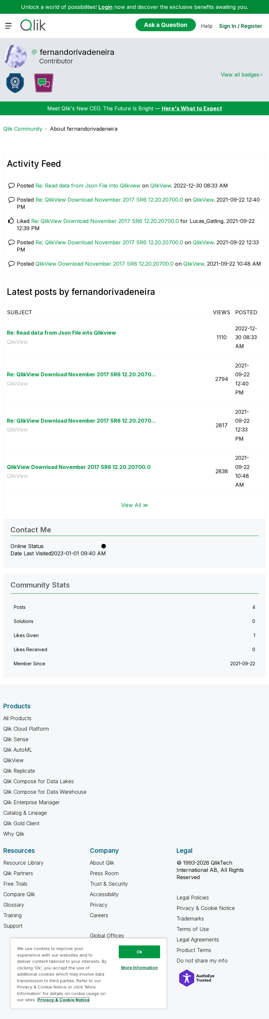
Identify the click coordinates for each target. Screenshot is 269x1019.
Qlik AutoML (17, 749)
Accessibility (104, 894)
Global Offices (107, 935)
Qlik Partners (18, 873)
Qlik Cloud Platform (26, 728)
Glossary (13, 904)
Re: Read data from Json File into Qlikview (87, 185)
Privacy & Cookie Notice (205, 908)
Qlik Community (22, 128)
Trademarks (190, 918)
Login (105, 7)
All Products (17, 718)
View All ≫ (134, 505)
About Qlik (102, 862)
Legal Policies (192, 897)
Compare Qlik (19, 894)
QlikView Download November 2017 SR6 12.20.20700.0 (104, 263)
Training (12, 915)
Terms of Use (192, 929)
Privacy (99, 904)
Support (12, 925)
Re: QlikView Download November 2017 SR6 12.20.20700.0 (109, 199)
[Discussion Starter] (43, 83)
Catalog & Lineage (25, 812)
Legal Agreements (197, 939)
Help (207, 26)
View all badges (240, 74)
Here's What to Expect (192, 108)
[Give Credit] (15, 83)
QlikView (160, 185)
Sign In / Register (240, 26)
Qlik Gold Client (21, 823)
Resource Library (23, 862)
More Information (139, 967)
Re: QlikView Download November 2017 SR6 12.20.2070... (81, 374)
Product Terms (193, 950)
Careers (99, 915)
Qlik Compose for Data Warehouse (45, 791)
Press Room (104, 873)
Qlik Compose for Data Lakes (38, 781)
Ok (139, 951)
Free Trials (15, 883)
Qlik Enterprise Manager (31, 802)
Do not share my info (202, 960)
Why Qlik (13, 834)
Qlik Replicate (19, 770)
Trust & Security (109, 883)
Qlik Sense (16, 739)
